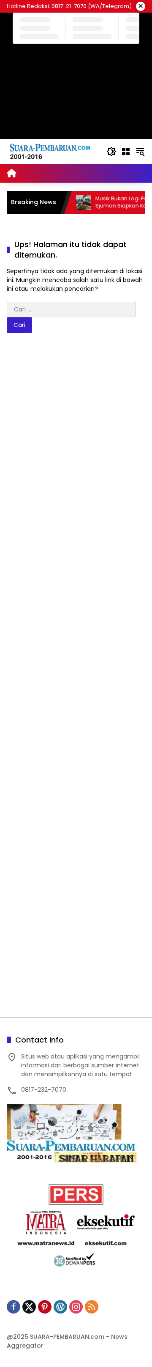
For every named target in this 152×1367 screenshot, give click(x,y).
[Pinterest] (45, 1307)
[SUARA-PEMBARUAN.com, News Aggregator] (52, 151)
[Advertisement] (76, 679)
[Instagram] (76, 1307)
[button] (111, 151)
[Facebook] (13, 1307)
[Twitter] (29, 1307)
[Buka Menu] (126, 151)
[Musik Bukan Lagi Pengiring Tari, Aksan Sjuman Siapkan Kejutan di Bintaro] (73, 202)
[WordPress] (60, 1307)
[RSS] (91, 1307)
